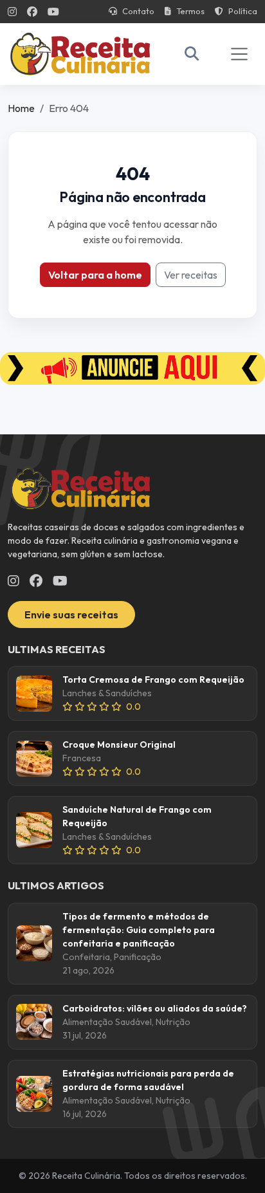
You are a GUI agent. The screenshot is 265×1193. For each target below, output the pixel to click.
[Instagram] (12, 11)
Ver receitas (190, 274)
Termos (190, 11)
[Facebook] (32, 11)
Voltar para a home (95, 274)
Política (242, 11)
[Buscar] (192, 53)
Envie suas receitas (71, 614)
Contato (138, 11)
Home (21, 108)
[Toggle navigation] (239, 54)
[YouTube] (53, 11)
